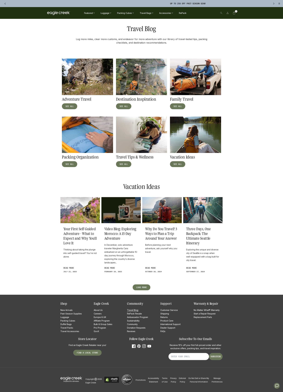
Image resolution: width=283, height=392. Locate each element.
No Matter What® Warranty (207, 310)
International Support (170, 324)
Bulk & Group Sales (103, 324)
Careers (98, 313)
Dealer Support (167, 327)
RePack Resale (134, 313)
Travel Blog (132, 310)
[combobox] (201, 13)
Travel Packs (66, 327)
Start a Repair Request (204, 313)
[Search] (221, 13)
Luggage (64, 317)
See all (69, 106)
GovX (96, 331)
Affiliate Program (102, 320)
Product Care (166, 320)
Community (132, 324)
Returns (164, 317)
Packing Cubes (67, 320)
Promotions (141, 380)
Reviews (131, 331)
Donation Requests (136, 327)
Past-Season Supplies (71, 313)
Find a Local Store (87, 352)
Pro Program (100, 327)
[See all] (87, 77)
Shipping (164, 313)
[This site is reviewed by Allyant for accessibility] (127, 384)
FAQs (162, 331)
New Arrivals (66, 310)
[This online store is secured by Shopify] (111, 382)
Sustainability (133, 320)
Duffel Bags (66, 324)
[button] (234, 13)
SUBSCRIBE (215, 356)
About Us (98, 310)
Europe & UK (100, 317)
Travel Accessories (69, 331)
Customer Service (169, 310)
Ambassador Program (137, 317)
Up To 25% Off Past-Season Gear (138, 3)
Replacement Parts (203, 317)
